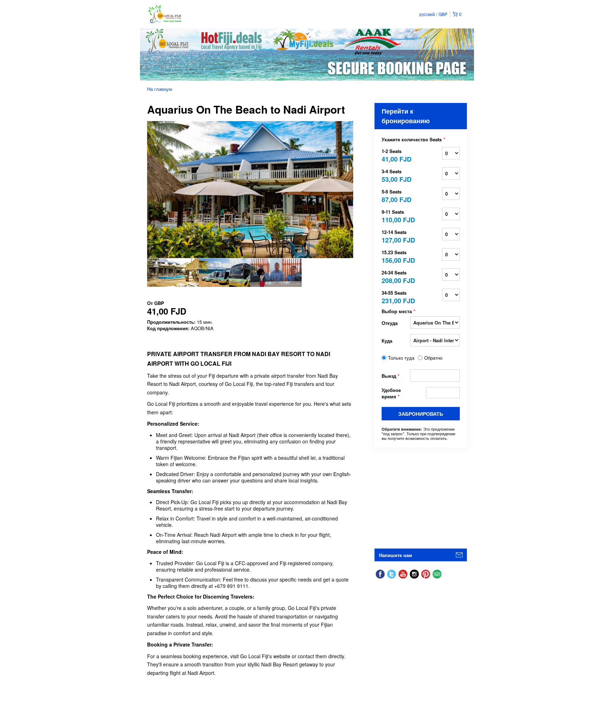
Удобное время (391, 393)
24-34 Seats (396, 276)
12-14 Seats (396, 236)
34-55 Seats (396, 296)
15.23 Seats (396, 256)
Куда (387, 340)
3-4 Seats (396, 175)
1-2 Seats (396, 155)
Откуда (390, 323)
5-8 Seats (396, 195)
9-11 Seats (396, 215)
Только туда (401, 358)
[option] (173, 272)
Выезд (390, 375)
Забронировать (420, 413)
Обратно (433, 358)
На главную (159, 89)
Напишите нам (395, 555)
